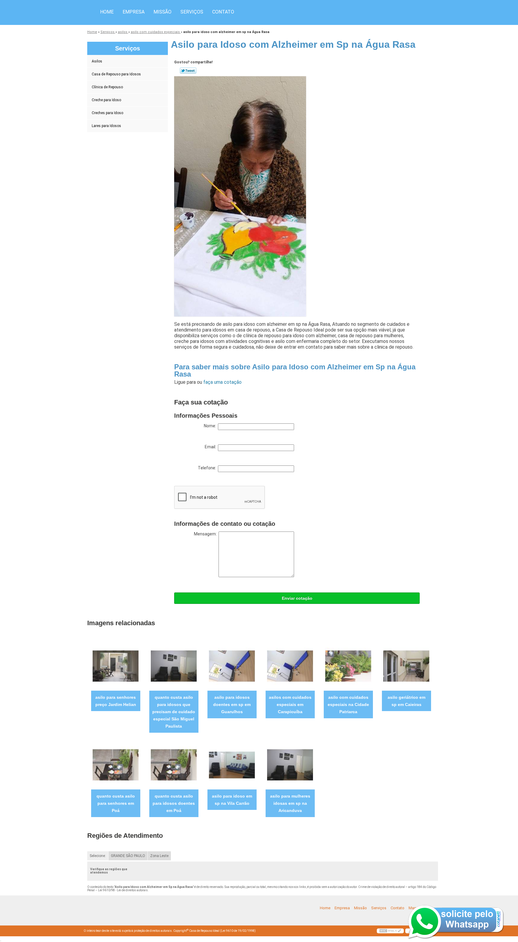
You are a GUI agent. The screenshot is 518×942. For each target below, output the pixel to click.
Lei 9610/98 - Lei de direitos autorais (123, 890)
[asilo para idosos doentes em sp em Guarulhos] (231, 666)
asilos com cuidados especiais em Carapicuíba (290, 704)
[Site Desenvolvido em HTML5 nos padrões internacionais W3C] (390, 930)
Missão (162, 12)
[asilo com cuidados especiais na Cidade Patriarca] (348, 666)
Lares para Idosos (106, 126)
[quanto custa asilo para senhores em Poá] (115, 765)
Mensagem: (206, 534)
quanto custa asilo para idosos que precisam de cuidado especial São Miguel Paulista (173, 711)
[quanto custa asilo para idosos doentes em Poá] (173, 765)
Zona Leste (159, 856)
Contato (223, 12)
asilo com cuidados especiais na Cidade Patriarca (348, 704)
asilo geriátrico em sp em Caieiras (406, 701)
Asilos (97, 61)
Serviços (191, 12)
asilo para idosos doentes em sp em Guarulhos (232, 704)
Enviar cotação (297, 598)
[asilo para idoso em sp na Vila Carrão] (231, 765)
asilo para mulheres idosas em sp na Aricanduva (290, 803)
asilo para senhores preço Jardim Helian (115, 701)
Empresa (133, 12)
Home (107, 12)
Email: (211, 446)
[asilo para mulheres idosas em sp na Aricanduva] (290, 765)
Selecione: (98, 856)
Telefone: (208, 467)
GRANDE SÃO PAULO (128, 856)
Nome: (211, 425)
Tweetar (188, 71)
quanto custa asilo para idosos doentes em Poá (174, 803)
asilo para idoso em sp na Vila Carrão (232, 800)
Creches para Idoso (107, 113)
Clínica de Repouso (107, 87)
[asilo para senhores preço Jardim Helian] (115, 666)
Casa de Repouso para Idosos (116, 74)
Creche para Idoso (106, 100)
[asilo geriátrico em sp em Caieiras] (406, 666)
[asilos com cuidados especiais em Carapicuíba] (290, 666)
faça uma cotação (222, 382)
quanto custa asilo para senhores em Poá (116, 803)
